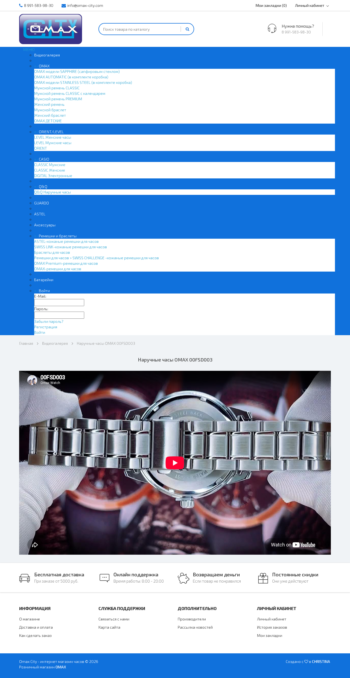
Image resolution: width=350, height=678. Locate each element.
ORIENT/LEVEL (51, 131)
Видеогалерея (47, 55)
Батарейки (43, 279)
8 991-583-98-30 (38, 5)
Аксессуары (45, 225)
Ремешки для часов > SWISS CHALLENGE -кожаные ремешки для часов (96, 257)
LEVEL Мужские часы (52, 142)
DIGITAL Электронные (53, 175)
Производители (192, 619)
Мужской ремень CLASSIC (57, 88)
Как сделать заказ (35, 635)
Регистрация (45, 326)
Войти (44, 290)
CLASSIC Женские (49, 170)
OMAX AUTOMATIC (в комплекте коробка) (71, 77)
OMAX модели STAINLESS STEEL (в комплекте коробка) (83, 82)
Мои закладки (269, 635)
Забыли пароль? (48, 321)
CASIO (44, 159)
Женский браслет (50, 115)
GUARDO (41, 203)
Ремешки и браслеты (58, 235)
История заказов (272, 627)
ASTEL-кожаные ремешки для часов (66, 241)
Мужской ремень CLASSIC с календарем (69, 93)
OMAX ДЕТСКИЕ (48, 120)
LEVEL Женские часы (52, 137)
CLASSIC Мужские (49, 164)
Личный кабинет (309, 5)
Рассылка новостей (195, 627)
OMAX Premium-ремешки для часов (66, 263)
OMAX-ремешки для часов (57, 268)
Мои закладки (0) (271, 5)
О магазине (29, 619)
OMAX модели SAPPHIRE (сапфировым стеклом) (77, 71)
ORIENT (40, 148)
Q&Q (43, 186)
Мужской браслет (50, 109)
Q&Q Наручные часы (52, 192)
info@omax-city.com (85, 5)
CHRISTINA (321, 661)
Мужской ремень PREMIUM (58, 98)
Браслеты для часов (52, 252)
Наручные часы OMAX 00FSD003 (106, 343)
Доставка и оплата (36, 627)
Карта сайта (109, 627)
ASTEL (39, 214)
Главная (26, 343)
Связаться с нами (113, 619)
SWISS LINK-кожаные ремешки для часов (70, 246)
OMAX (44, 66)
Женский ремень (49, 104)
